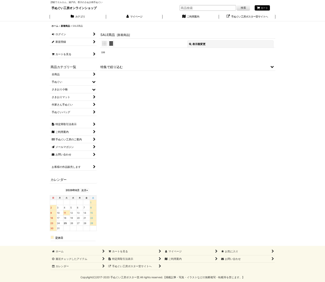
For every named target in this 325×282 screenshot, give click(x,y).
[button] (187, 67)
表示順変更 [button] (199, 44)
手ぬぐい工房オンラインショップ (74, 8)
